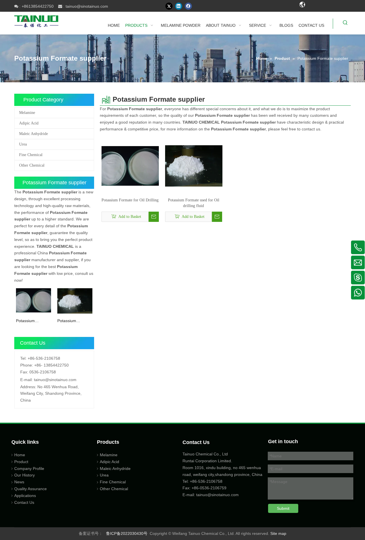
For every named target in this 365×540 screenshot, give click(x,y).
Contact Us (24, 502)
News (19, 482)
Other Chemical (31, 165)
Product (21, 461)
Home (19, 455)
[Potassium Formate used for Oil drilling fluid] (74, 300)
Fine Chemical (30, 155)
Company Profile (29, 468)
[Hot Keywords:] (345, 24)
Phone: (26, 365)
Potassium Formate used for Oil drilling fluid (73, 321)
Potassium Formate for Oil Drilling (29, 321)
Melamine (27, 113)
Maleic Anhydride (33, 134)
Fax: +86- (191, 488)
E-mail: (26, 379)
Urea (23, 144)
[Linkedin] (178, 6)
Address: (28, 386)
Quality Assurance (30, 488)
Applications (25, 495)
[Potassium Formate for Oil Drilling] (33, 300)
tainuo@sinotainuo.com (87, 6)
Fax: (24, 372)
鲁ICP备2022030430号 (126, 533)
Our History (24, 475)
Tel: (23, 358)
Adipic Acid (28, 123)
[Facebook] (188, 6)
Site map (278, 533)
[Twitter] (169, 6)
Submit (283, 508)
